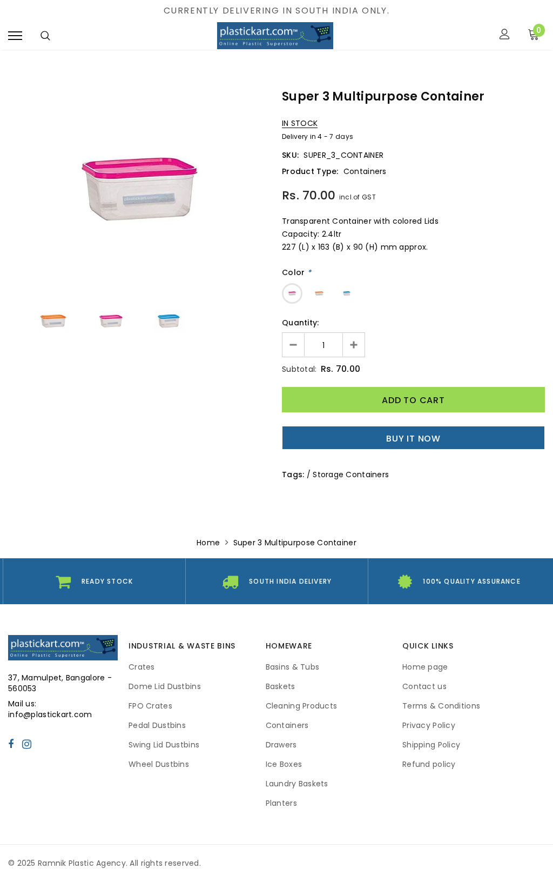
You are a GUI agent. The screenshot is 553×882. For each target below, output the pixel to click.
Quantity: (300, 322)
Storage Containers (351, 474)
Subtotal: (299, 369)
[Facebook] (11, 744)
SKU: (290, 155)
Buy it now (413, 438)
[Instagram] (26, 744)
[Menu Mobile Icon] (15, 35)
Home (208, 542)
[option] (139, 189)
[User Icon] (505, 35)
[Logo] (275, 35)
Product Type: (310, 171)
